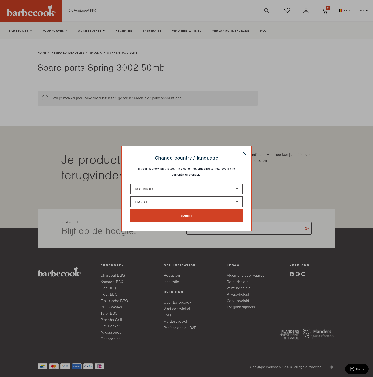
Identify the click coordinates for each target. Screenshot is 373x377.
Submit (186, 215)
